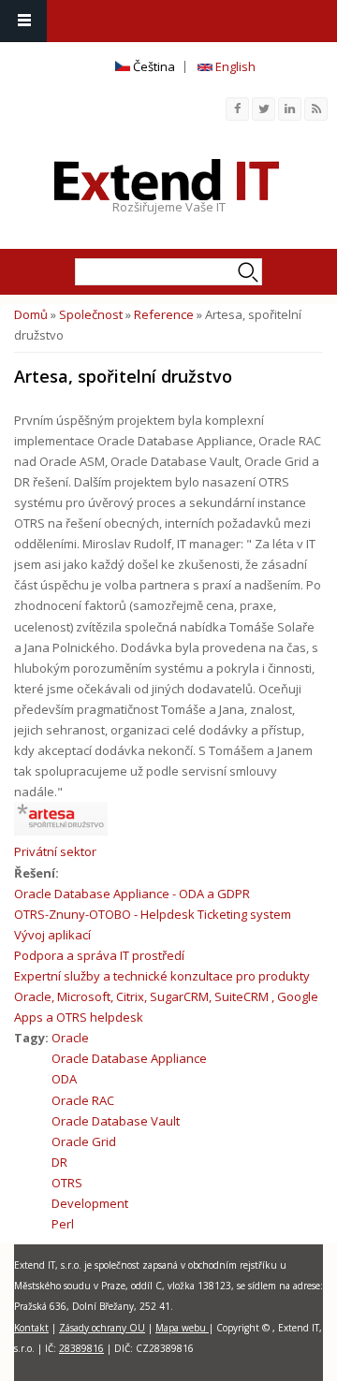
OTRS (66, 1182)
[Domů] (166, 179)
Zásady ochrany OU (102, 1327)
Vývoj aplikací (52, 934)
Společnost (91, 314)
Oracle (70, 1037)
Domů (31, 314)
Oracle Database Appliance (129, 1058)
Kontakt (31, 1327)
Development (89, 1203)
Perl (62, 1223)
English (234, 66)
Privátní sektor (55, 851)
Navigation (23, 21)
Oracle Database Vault (115, 1120)
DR (59, 1162)
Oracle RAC (82, 1100)
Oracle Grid (83, 1141)
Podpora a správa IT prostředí (99, 955)
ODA (64, 1078)
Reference (164, 314)
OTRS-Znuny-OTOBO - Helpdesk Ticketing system (152, 914)
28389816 (81, 1348)
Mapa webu (182, 1327)
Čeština (152, 66)
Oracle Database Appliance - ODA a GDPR (132, 893)
